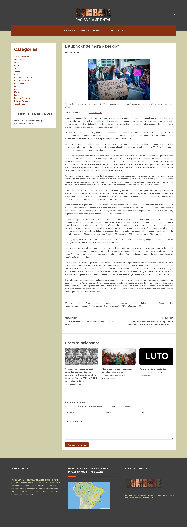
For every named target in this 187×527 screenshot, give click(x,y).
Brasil (16, 65)
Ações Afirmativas (21, 57)
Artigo (16, 62)
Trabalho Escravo (21, 104)
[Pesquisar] (175, 15)
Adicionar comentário (77, 421)
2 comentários (145, 375)
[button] (76, 30)
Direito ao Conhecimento (24, 77)
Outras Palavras (95, 112)
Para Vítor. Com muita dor (152, 369)
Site (142, 412)
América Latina (20, 59)
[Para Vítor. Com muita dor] (156, 356)
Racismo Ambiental (22, 98)
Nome (70, 412)
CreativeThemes (56, 522)
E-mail (107, 412)
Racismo (17, 95)
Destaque (18, 74)
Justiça (16, 86)
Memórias (96, 30)
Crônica (17, 68)
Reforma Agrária (21, 101)
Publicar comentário (77, 445)
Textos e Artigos (113, 30)
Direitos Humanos (21, 80)
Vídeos (83, 30)
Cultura (17, 71)
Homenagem (19, 83)
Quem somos (69, 30)
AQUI (152, 498)
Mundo (17, 92)
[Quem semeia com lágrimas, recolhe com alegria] (119, 356)
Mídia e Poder (20, 89)
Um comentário (108, 378)
